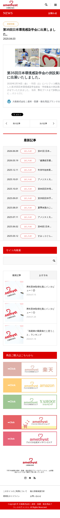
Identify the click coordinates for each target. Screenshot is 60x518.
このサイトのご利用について (15, 491)
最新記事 (16, 275)
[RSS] (35, 478)
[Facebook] (30, 478)
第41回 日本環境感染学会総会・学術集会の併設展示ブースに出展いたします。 (45, 150)
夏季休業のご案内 (45, 207)
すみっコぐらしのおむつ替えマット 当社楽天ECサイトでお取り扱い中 (45, 235)
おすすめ (43, 275)
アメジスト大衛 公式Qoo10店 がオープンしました (45, 217)
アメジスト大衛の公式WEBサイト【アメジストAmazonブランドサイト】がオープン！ (45, 179)
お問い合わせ (35, 496)
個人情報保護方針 (37, 491)
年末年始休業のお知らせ (45, 169)
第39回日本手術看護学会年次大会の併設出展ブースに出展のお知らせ (45, 198)
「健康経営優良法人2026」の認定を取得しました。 (45, 160)
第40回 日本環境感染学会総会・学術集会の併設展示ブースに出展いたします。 (45, 226)
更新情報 (10, 24)
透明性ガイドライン (11, 496)
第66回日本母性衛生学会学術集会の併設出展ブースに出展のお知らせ (45, 188)
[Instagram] (25, 478)
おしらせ (28, 151)
